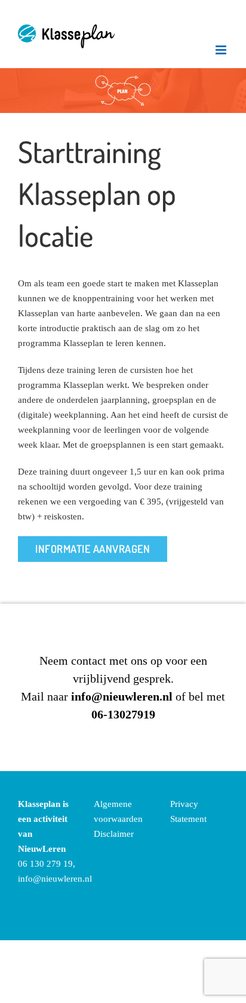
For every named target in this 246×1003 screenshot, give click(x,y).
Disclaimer (114, 834)
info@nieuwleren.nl (55, 878)
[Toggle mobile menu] (222, 50)
